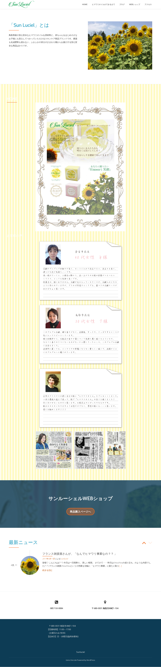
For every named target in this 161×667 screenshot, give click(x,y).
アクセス (148, 4)
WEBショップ (134, 4)
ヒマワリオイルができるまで (103, 4)
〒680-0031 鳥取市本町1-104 (105, 608)
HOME (84, 4)
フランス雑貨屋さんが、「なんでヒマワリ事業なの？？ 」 (79, 553)
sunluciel (64, 558)
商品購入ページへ (80, 512)
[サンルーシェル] (22, 4)
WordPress (91, 660)
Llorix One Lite (71, 660)
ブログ (122, 4)
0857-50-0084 (56, 608)
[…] (120, 566)
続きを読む (47, 570)
